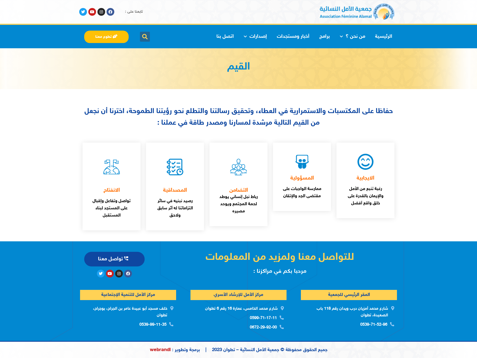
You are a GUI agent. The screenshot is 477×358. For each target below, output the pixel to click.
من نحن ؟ (355, 37)
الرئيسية (383, 37)
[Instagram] (101, 12)
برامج (324, 37)
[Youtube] (92, 12)
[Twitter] (83, 12)
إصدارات (258, 37)
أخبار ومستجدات (293, 37)
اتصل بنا (225, 37)
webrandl (160, 350)
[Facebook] (110, 12)
